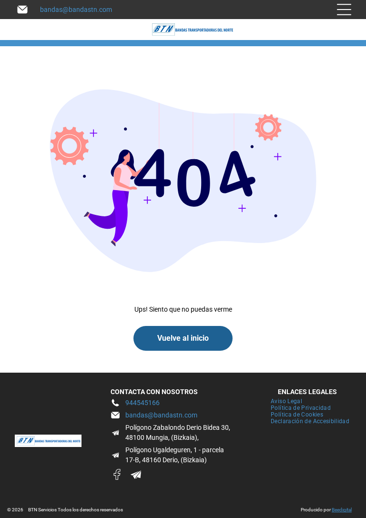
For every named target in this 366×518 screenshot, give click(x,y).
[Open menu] (344, 9)
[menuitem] (286, 401)
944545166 (142, 402)
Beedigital (342, 509)
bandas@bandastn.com (76, 9)
